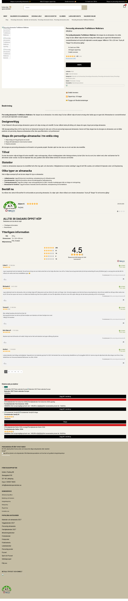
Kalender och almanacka (19, 16)
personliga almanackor (22, 125)
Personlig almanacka (8, 526)
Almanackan (115, 38)
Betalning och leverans (8, 498)
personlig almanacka (42, 193)
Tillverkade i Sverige (75, 81)
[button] (64, 589)
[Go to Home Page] (2, 19)
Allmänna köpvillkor (7, 495)
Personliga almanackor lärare (105, 76)
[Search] (84, 7)
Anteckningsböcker (8, 533)
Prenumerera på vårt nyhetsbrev (14, 447)
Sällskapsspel (6, 559)
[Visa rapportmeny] (123, 279)
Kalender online (90, 16)
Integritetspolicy (6, 501)
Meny (5, 16)
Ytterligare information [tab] (11, 225)
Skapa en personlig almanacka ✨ (19, 1)
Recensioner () (71, 58)
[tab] (65, 227)
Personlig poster (7, 549)
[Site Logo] (6, 8)
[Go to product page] (65, 412)
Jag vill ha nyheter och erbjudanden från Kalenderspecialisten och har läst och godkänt (34, 453)
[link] (64, 206)
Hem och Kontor (50, 16)
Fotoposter (5, 539)
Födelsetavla (6, 543)
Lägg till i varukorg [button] (65, 396)
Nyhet (6, 387)
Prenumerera (6, 455)
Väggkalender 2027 (8, 523)
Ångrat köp (5, 508)
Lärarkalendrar (6, 546)
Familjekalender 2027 (9, 529)
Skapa (79, 65)
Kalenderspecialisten (77, 83)
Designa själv (37, 16)
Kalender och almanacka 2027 (11, 520)
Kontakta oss (5, 511)
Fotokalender (6, 536)
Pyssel (4, 552)
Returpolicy (5, 504)
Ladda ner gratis (75, 16)
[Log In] (120, 7)
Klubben (62, 16)
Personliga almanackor (92, 76)
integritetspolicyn (59, 453)
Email (4, 451)
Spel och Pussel (7, 556)
